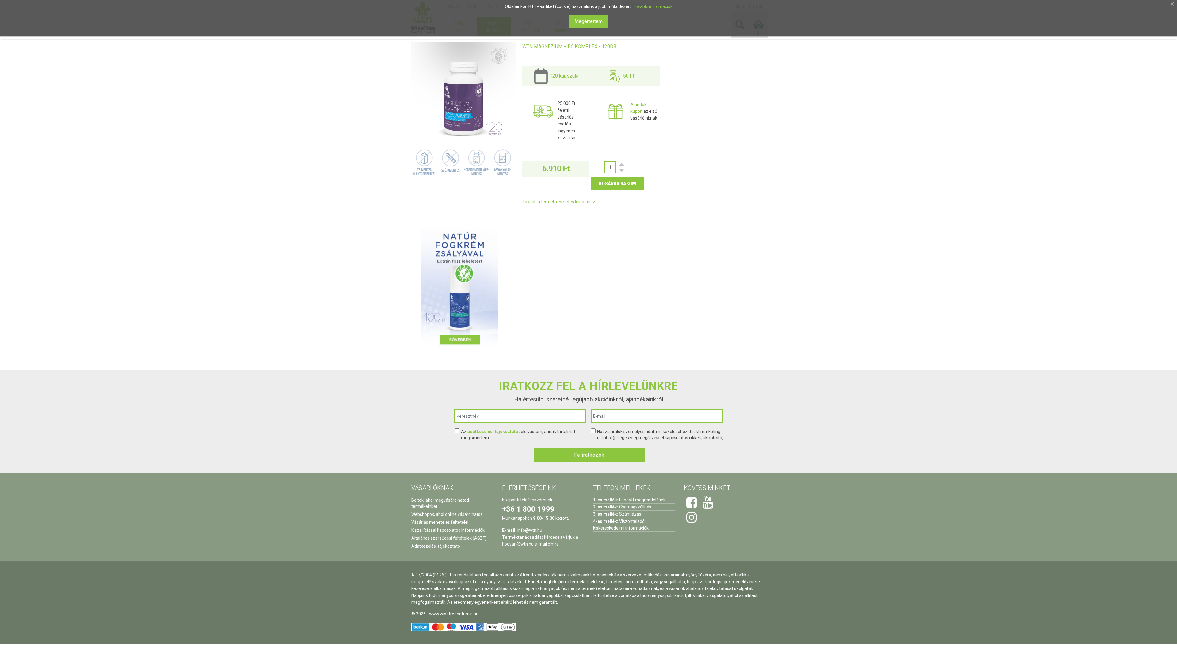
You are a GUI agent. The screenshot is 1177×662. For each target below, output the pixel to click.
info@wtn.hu (529, 530)
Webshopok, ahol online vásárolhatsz (447, 514)
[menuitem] (459, 26)
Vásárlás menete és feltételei (439, 522)
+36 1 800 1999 (528, 509)
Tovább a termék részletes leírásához (558, 201)
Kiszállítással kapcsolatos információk (448, 530)
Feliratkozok (589, 455)
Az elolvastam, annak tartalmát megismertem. (518, 434)
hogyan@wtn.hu (518, 544)
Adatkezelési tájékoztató (435, 546)
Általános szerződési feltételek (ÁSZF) (448, 538)
